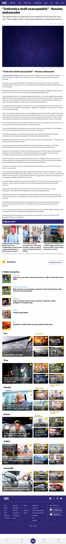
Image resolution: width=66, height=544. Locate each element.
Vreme (25, 513)
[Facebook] (50, 498)
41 (9, 299)
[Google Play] (56, 509)
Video (25, 505)
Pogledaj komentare (55, 262)
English (37, 443)
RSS (33, 518)
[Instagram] (57, 498)
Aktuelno (6, 375)
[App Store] (56, 514)
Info (5, 505)
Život (5, 513)
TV (24, 508)
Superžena (16, 508)
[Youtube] (61, 498)
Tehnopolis (16, 513)
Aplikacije (35, 515)
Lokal (14, 518)
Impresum (35, 508)
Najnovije (12, 3)
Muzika (37, 428)
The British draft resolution (10, 75)
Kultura (15, 505)
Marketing (35, 505)
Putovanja (7, 518)
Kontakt (34, 520)
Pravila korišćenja (37, 510)
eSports (15, 510)
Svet (14, 322)
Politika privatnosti (38, 513)
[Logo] (4, 3)
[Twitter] (54, 498)
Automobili (16, 515)
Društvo (15, 310)
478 (9, 275)
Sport (6, 508)
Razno (5, 352)
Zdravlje (6, 515)
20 (9, 322)
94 (9, 311)
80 (9, 287)
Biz (5, 510)
